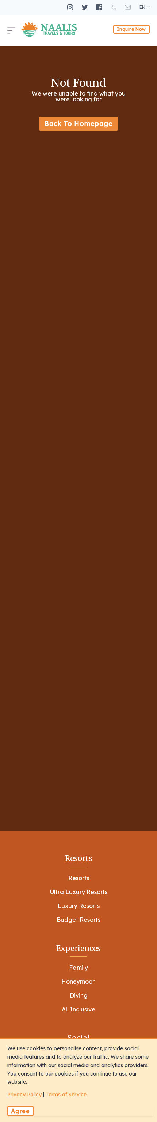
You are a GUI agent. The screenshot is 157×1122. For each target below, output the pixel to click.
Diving (79, 995)
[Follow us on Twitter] (85, 7)
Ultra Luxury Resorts (78, 891)
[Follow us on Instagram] (70, 7)
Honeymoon (78, 981)
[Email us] (128, 7)
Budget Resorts (78, 919)
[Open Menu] (14, 29)
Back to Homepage (78, 123)
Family (78, 967)
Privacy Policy (24, 1094)
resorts (78, 878)
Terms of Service (66, 1094)
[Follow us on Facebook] (100, 7)
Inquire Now (131, 29)
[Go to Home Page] (49, 29)
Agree (20, 1111)
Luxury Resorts (79, 905)
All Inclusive (78, 1009)
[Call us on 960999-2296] (114, 7)
